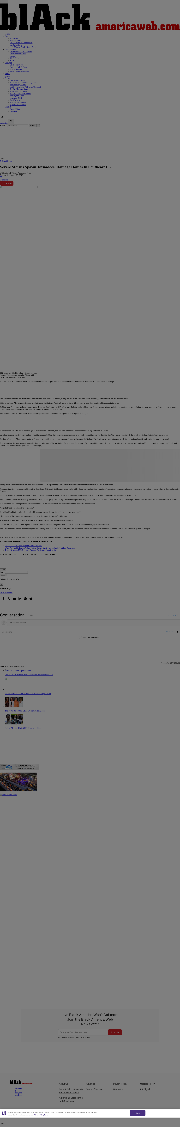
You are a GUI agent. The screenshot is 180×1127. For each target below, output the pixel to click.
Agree (138, 1113)
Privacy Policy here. (41, 1115)
